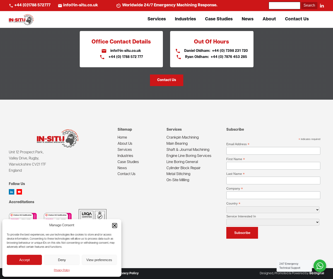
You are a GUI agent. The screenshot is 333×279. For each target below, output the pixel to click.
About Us (125, 144)
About (269, 19)
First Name (235, 159)
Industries (185, 19)
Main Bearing (177, 144)
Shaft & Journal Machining (187, 150)
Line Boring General (182, 162)
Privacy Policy (62, 270)
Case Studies (219, 19)
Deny (62, 260)
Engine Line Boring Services (188, 156)
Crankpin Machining (182, 138)
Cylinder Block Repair (183, 168)
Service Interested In (241, 216)
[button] (114, 225)
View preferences (99, 260)
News (247, 19)
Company (234, 188)
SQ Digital (316, 273)
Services (156, 19)
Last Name (235, 174)
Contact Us (297, 19)
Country (233, 203)
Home (122, 138)
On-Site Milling (177, 180)
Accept (24, 260)
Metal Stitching (178, 174)
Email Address (237, 144)
